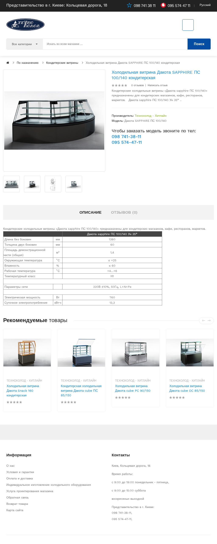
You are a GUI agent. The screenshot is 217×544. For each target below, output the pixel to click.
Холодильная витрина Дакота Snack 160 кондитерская (23, 390)
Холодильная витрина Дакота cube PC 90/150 (132, 388)
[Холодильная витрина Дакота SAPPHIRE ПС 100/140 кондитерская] (54, 120)
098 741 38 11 (144, 5)
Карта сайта (14, 510)
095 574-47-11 (127, 142)
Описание (90, 212)
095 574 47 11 (179, 5)
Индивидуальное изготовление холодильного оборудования (48, 484)
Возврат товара (17, 503)
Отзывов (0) (124, 212)
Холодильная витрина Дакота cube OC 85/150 (187, 388)
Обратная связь (17, 497)
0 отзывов (137, 85)
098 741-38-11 (126, 136)
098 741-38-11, (122, 512)
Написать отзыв (157, 85)
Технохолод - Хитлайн (151, 115)
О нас (10, 465)
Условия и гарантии (20, 472)
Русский (205, 5)
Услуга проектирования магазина (29, 491)
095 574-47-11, (122, 519)
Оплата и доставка (19, 478)
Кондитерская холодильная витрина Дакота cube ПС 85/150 (81, 390)
